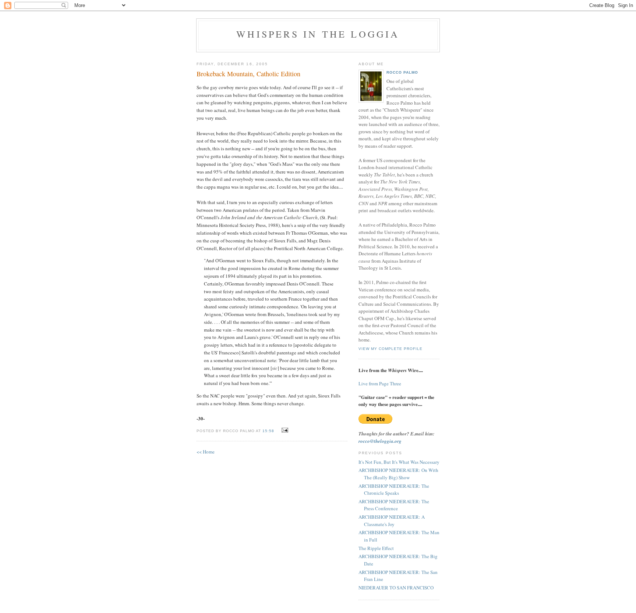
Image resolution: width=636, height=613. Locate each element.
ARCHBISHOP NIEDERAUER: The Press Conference (393, 505)
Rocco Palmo (402, 72)
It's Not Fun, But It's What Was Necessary (398, 462)
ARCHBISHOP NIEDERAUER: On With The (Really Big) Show (398, 474)
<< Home (206, 451)
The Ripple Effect (376, 548)
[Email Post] (284, 430)
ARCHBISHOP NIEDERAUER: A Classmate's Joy (391, 521)
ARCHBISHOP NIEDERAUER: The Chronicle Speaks (393, 490)
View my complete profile (390, 349)
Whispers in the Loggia (317, 34)
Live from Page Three (379, 383)
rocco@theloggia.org (380, 441)
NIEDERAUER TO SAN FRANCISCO (396, 587)
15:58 (268, 431)
